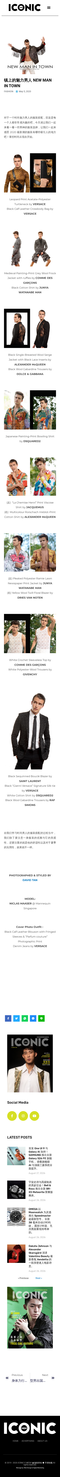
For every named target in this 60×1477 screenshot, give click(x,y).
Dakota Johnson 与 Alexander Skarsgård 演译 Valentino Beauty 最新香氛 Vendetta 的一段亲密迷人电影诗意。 (41, 1256)
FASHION (8, 91)
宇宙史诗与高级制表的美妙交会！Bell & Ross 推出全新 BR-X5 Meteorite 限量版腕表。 (41, 1189)
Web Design (28, 1468)
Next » (39, 1278)
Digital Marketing (38, 1468)
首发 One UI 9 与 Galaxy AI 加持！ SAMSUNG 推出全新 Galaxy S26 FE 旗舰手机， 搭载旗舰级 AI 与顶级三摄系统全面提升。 (40, 1158)
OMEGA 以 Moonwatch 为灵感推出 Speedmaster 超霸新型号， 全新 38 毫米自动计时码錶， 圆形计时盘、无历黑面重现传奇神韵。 (40, 1221)
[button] (48, 7)
